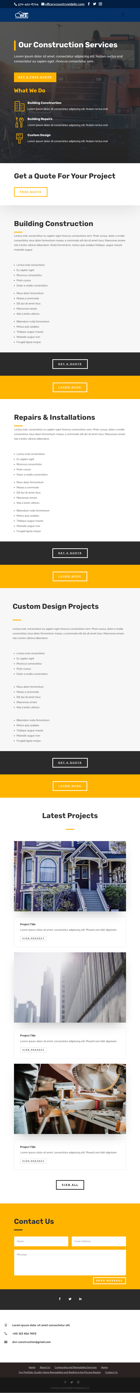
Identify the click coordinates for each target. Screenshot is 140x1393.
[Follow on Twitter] (70, 1299)
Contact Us (111, 1372)
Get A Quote (70, 364)
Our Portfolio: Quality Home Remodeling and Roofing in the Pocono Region (60, 1372)
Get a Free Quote (35, 77)
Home (32, 1367)
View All (70, 1184)
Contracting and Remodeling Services (76, 1367)
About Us (45, 1367)
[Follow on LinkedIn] (80, 1299)
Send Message (109, 1280)
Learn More (70, 387)
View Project (33, 938)
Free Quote (31, 191)
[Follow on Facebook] (59, 1299)
